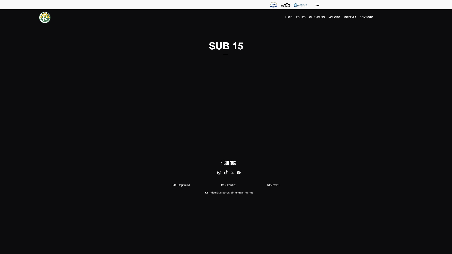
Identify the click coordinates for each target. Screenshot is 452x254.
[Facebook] (238, 172)
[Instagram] (219, 172)
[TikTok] (225, 172)
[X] (232, 172)
